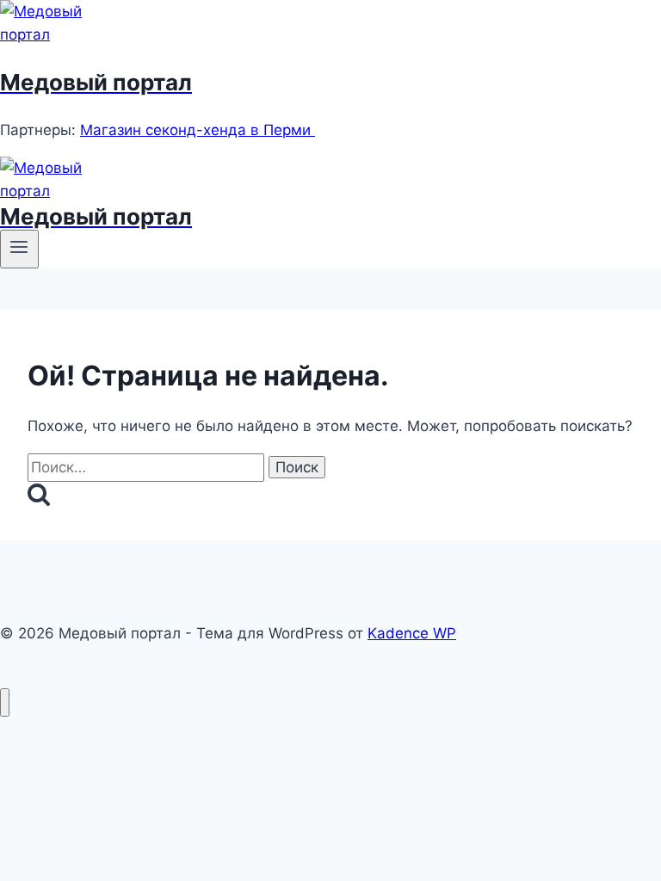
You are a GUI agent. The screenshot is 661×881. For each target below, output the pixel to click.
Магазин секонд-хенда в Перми (197, 130)
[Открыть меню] (19, 249)
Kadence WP (412, 633)
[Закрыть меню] (4, 702)
